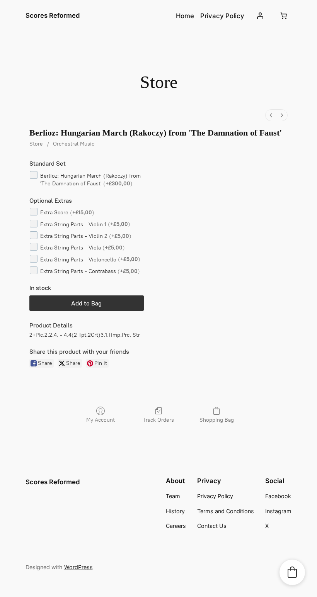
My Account (100, 420)
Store (36, 144)
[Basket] (283, 16)
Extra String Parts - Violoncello (90, 259)
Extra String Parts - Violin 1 (85, 224)
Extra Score (67, 212)
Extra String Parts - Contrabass (90, 271)
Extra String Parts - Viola (82, 247)
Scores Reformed (53, 15)
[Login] (260, 16)
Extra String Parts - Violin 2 (85, 236)
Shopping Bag (216, 420)
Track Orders (158, 420)
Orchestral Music (73, 144)
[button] (292, 572)
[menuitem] (271, 115)
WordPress (78, 567)
